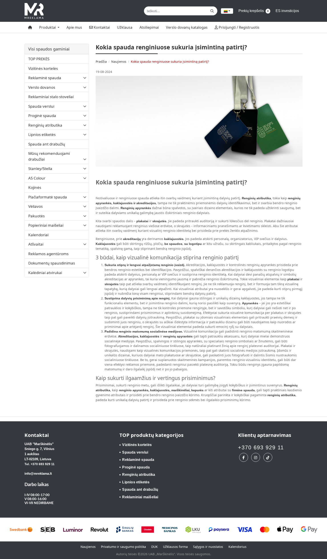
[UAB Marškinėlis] (34, 11)
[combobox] (227, 11)
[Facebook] (244, 457)
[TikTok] (268, 457)
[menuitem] (30, 27)
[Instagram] (256, 457)
